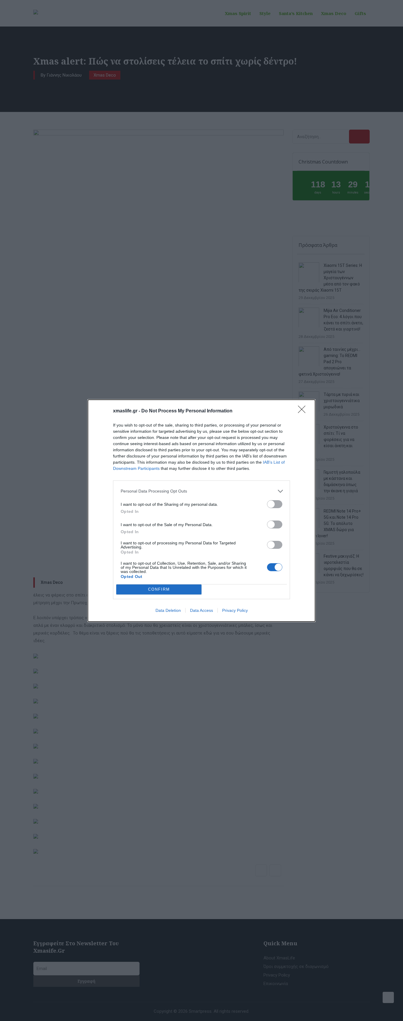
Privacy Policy (235, 610)
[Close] (303, 411)
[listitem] (201, 491)
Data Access (201, 610)
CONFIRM (159, 589)
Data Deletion (168, 610)
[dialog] (201, 511)
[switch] (274, 504)
